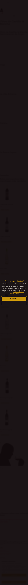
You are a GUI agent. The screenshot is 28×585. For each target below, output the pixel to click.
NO (14, 303)
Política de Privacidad (18, 291)
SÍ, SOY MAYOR (14, 298)
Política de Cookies (14, 293)
